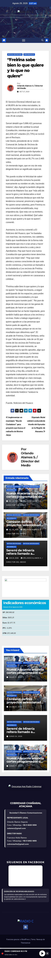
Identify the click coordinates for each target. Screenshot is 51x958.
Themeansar (25, 943)
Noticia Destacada (15, 54)
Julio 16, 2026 (15, 677)
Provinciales (29, 54)
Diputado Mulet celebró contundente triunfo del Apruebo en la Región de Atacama (36, 424)
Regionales (11, 490)
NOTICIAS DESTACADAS (31, 486)
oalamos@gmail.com (16, 828)
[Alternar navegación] (24, 40)
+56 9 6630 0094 (29, 825)
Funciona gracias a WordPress (18, 939)
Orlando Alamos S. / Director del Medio (30, 87)
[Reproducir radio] (42, 953)
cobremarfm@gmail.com (18, 844)
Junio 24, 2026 (15, 736)
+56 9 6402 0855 (29, 841)
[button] (42, 40)
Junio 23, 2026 (15, 766)
